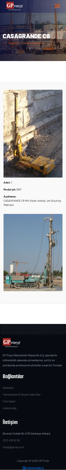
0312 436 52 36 (11, 440)
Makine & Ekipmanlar (33, 43)
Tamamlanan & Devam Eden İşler (22, 394)
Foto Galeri (9, 401)
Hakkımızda (9, 408)
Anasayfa (14, 43)
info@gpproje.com (13, 447)
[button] (57, 5)
